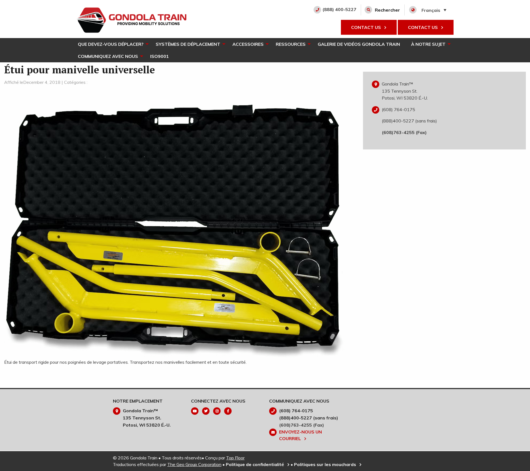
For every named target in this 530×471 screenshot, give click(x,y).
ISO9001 (159, 56)
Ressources (291, 44)
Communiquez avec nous (108, 56)
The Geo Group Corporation (194, 464)
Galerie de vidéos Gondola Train (359, 44)
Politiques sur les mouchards (325, 464)
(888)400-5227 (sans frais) (409, 121)
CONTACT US (366, 27)
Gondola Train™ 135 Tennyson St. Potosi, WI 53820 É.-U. (405, 91)
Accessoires (248, 44)
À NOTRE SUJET (428, 44)
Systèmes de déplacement (188, 44)
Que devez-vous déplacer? (111, 44)
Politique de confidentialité (255, 464)
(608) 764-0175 (398, 109)
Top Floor (235, 458)
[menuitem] (111, 44)
